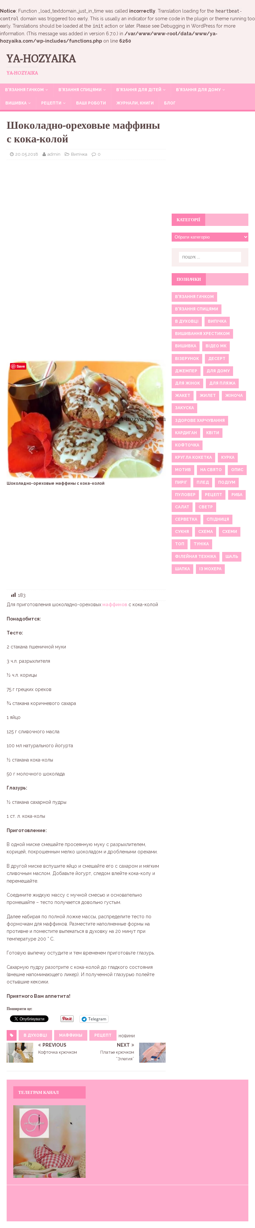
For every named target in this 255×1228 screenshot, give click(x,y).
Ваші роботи (91, 103)
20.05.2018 (26, 154)
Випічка (79, 154)
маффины (70, 1035)
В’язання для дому (198, 90)
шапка (182, 569)
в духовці (35, 1035)
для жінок (187, 383)
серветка (186, 519)
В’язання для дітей (138, 90)
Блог (170, 103)
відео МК (216, 346)
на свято (211, 469)
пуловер (185, 494)
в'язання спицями (196, 309)
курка (227, 457)
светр (206, 507)
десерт (216, 358)
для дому (218, 371)
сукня (182, 531)
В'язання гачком (194, 296)
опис (237, 469)
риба (236, 494)
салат (182, 507)
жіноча (234, 395)
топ (179, 544)
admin (53, 154)
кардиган (186, 433)
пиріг (181, 482)
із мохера (210, 569)
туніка (201, 544)
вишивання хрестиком (202, 333)
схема (205, 531)
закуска (184, 408)
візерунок (187, 358)
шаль (231, 556)
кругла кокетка (193, 457)
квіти (212, 433)
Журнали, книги (135, 103)
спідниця (218, 519)
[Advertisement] (86, 213)
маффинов (114, 604)
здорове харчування (200, 420)
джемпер (186, 371)
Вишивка (16, 103)
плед (203, 482)
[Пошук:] (210, 257)
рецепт (103, 1035)
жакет (182, 395)
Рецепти (51, 103)
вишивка (185, 346)
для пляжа (222, 383)
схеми (229, 531)
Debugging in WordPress (188, 26)
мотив (183, 469)
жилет (208, 395)
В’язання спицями (80, 90)
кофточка (187, 445)
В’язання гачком (24, 90)
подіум (226, 482)
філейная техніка (195, 556)
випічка (217, 321)
